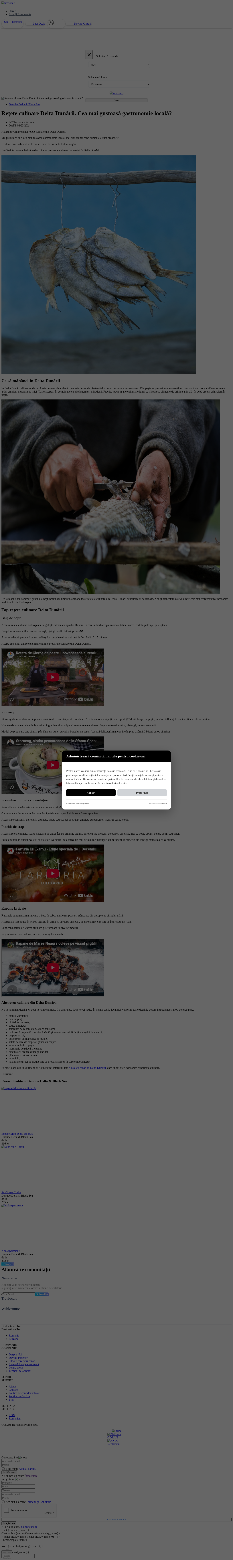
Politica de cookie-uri (158, 803)
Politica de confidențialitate (77, 803)
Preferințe (142, 792)
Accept (91, 792)
